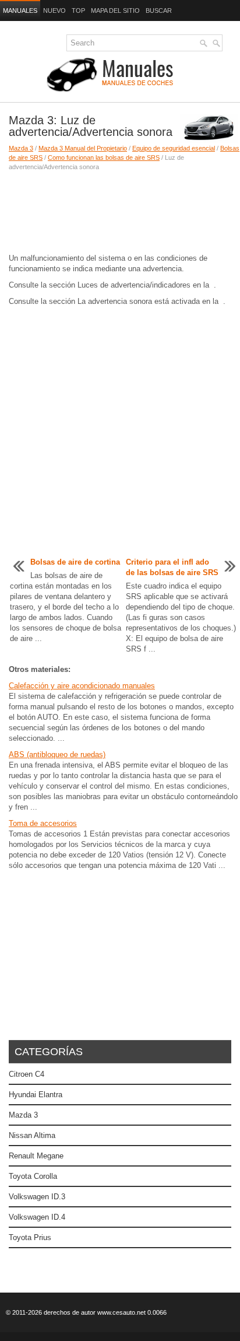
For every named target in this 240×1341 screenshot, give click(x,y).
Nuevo (54, 10)
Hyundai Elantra (35, 1094)
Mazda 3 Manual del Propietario (82, 148)
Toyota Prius (30, 1237)
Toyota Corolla (33, 1176)
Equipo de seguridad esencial (173, 148)
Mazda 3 (21, 148)
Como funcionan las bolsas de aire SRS (104, 157)
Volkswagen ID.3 (37, 1196)
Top (78, 10)
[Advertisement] (120, 212)
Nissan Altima (32, 1135)
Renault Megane (36, 1155)
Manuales (20, 10)
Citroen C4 (26, 1074)
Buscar (159, 10)
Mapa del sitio (115, 10)
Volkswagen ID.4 (37, 1217)
